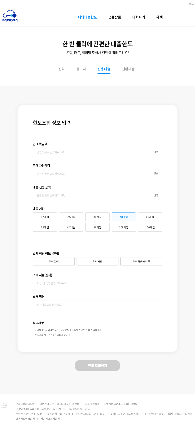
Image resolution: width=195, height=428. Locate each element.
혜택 (159, 17)
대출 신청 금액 (42, 187)
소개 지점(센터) (42, 274)
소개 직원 (39, 296)
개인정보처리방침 (50, 419)
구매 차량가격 (41, 165)
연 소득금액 (40, 143)
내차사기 (138, 17)
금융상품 (114, 17)
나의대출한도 (87, 17)
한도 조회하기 (97, 365)
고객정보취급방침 (25, 419)
